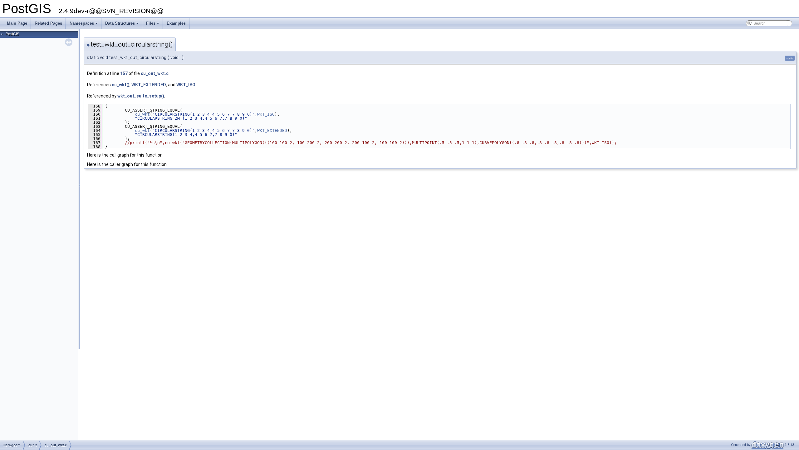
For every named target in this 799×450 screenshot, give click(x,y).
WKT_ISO (185, 84)
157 (124, 73)
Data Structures (122, 25)
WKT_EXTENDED (148, 84)
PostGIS (12, 34)
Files (153, 25)
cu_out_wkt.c (155, 73)
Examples (176, 23)
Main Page (17, 23)
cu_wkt (142, 114)
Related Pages (48, 23)
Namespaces (84, 25)
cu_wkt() (121, 84)
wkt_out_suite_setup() (140, 95)
